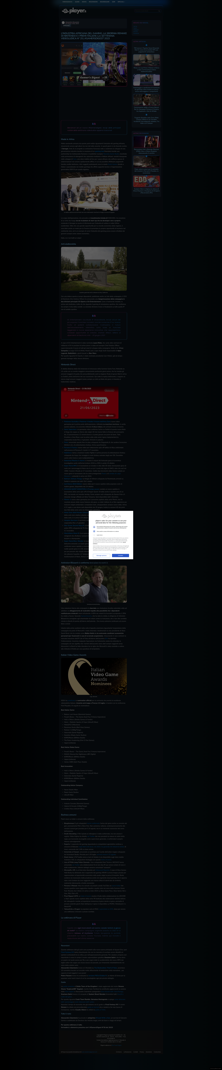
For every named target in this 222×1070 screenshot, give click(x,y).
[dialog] (111, 535)
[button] (111, 535)
